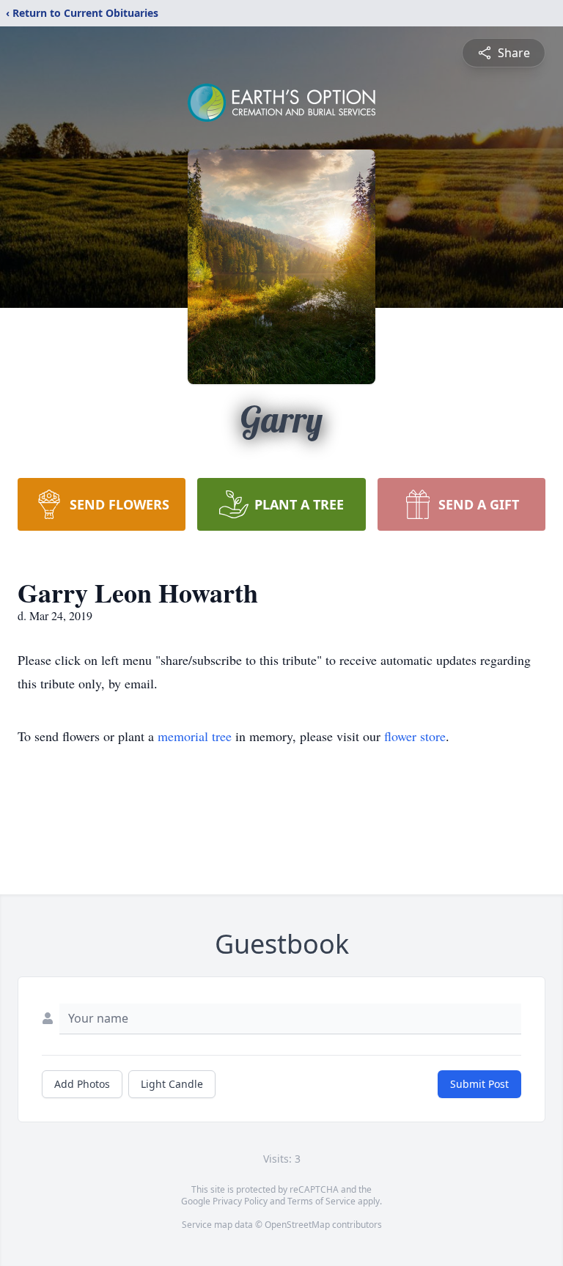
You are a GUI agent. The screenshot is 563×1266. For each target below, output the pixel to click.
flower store (415, 736)
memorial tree (195, 736)
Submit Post (479, 1084)
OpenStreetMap (297, 1224)
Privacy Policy (240, 1201)
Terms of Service (321, 1201)
